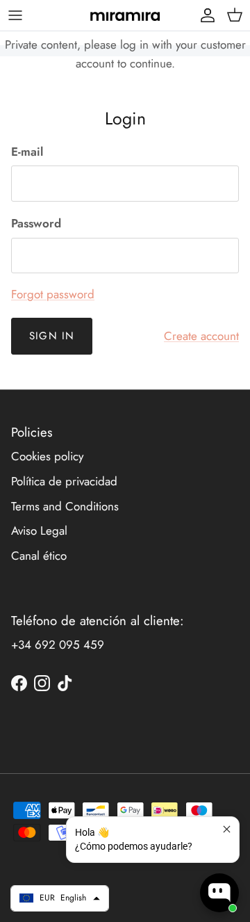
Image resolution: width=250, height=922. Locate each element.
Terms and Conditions (65, 506)
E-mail (27, 152)
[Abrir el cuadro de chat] (219, 892)
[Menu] (15, 15)
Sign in (51, 335)
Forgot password (52, 294)
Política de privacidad (64, 481)
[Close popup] (227, 829)
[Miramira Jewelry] (125, 15)
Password (36, 224)
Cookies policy (47, 456)
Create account (201, 335)
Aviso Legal (39, 530)
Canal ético (39, 555)
